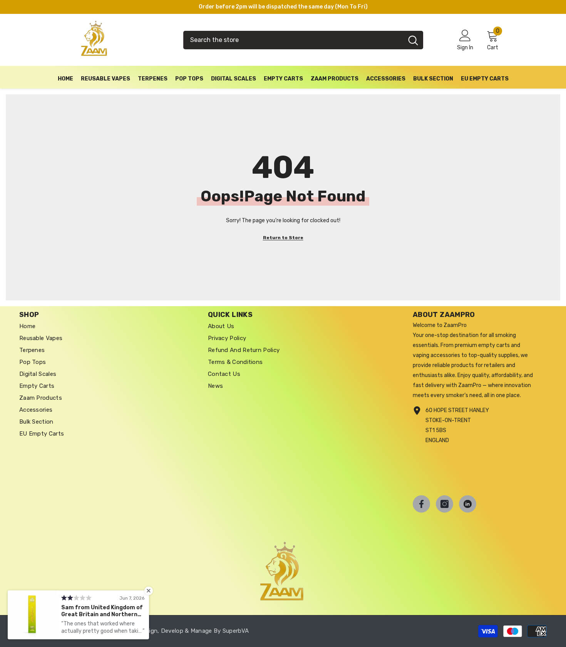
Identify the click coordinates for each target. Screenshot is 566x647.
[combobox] (293, 40)
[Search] (303, 40)
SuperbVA (236, 630)
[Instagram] (444, 504)
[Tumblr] (467, 504)
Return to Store (283, 237)
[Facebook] (421, 504)
